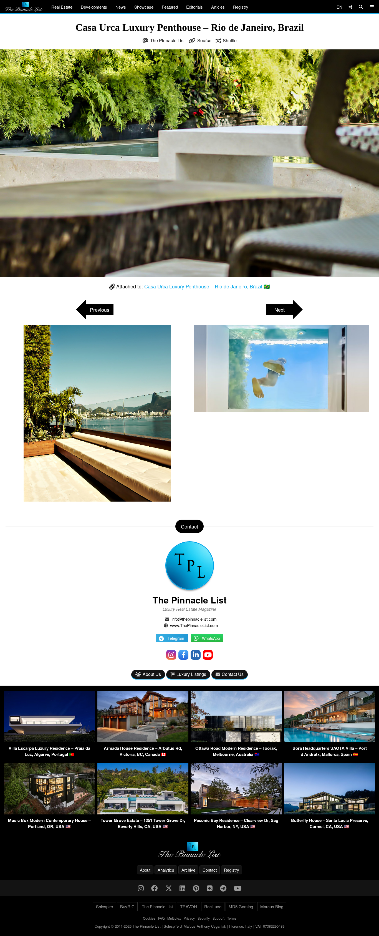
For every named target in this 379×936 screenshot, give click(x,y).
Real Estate (61, 7)
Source (204, 40)
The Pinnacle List (167, 40)
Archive (188, 870)
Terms (231, 918)
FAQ (161, 918)
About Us (152, 674)
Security (204, 918)
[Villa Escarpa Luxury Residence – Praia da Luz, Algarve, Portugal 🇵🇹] (49, 740)
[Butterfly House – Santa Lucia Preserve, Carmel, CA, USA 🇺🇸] (329, 813)
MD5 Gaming (241, 906)
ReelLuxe (212, 906)
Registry (240, 7)
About (145, 870)
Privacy (189, 918)
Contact (210, 870)
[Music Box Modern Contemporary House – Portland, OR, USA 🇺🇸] (49, 813)
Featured (170, 7)
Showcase (143, 7)
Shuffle (230, 40)
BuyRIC (127, 906)
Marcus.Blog (271, 906)
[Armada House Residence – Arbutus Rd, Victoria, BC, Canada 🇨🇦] (143, 740)
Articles (218, 7)
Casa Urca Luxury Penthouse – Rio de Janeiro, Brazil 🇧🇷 (207, 286)
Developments (94, 7)
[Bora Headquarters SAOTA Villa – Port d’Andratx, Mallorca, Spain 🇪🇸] (329, 740)
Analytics (166, 870)
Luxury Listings (191, 674)
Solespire (104, 906)
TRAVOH (188, 906)
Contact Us (233, 674)
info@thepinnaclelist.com (194, 619)
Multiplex (174, 918)
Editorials (194, 7)
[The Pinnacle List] (189, 850)
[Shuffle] (350, 7)
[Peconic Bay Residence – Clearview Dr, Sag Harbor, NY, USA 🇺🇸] (236, 813)
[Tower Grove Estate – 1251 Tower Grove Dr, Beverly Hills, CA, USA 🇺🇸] (143, 813)
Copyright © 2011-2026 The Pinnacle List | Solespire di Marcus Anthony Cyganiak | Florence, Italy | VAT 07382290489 (189, 926)
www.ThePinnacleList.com (194, 625)
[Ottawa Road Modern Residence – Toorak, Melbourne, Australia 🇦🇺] (236, 740)
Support (218, 918)
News (120, 7)
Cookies (149, 918)
